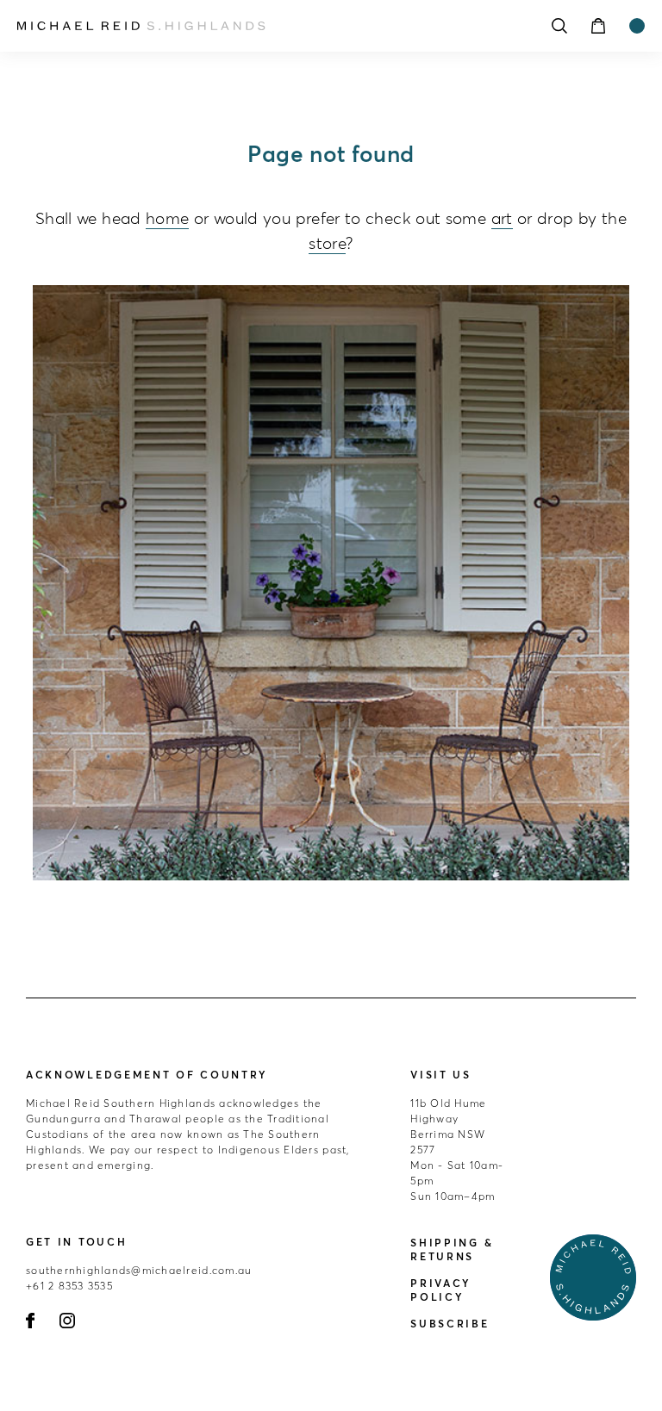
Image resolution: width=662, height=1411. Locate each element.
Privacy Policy (441, 1290)
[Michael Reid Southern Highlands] (253, 26)
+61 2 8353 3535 (69, 1285)
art (502, 218)
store (327, 243)
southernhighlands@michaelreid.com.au (139, 1270)
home (167, 218)
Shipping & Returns (451, 1249)
